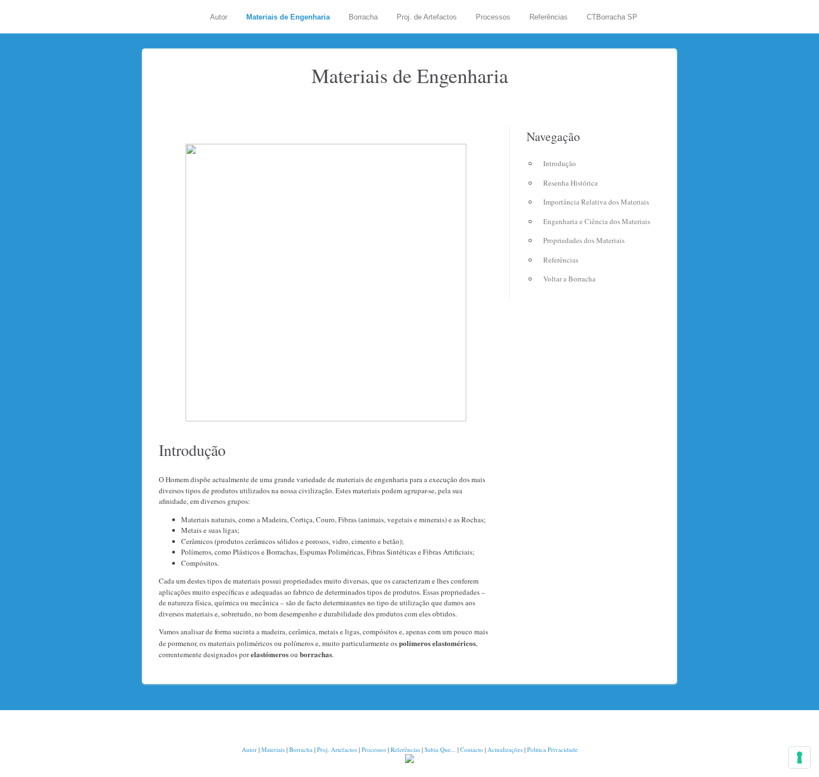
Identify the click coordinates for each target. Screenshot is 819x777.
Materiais (273, 749)
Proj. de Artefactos (427, 17)
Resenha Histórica (570, 183)
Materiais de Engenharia (288, 17)
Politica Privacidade (552, 749)
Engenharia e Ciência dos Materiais (596, 221)
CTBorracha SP (612, 17)
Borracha (363, 17)
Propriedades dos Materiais (584, 240)
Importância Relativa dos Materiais (596, 202)
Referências (548, 17)
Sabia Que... (440, 749)
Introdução (559, 163)
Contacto (471, 749)
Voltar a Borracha (569, 279)
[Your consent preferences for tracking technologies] (799, 757)
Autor (218, 17)
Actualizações (505, 749)
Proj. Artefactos (338, 749)
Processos (493, 17)
